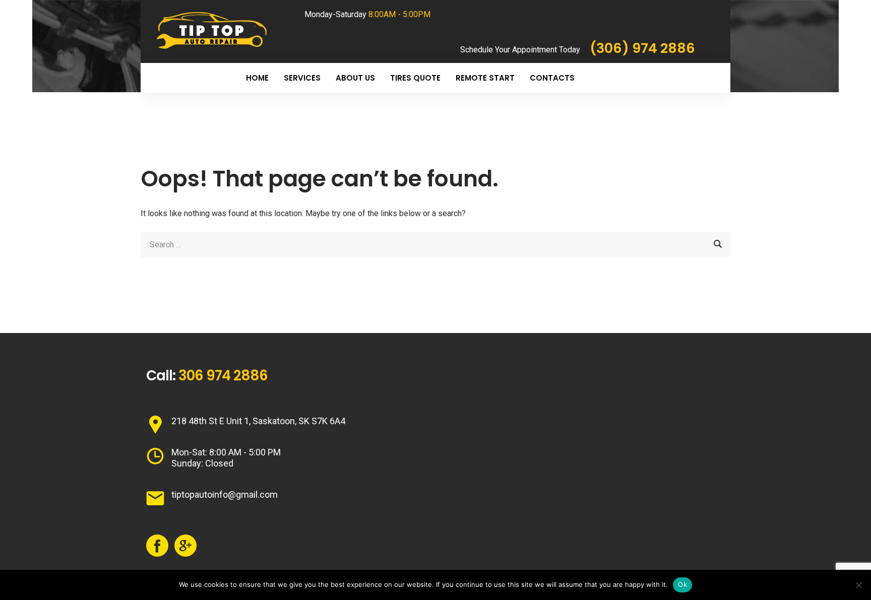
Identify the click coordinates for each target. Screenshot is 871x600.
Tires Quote (415, 78)
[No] (858, 585)
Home (257, 78)
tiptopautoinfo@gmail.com (224, 494)
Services (302, 78)
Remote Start (485, 78)
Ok (682, 584)
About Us (355, 78)
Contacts (552, 78)
